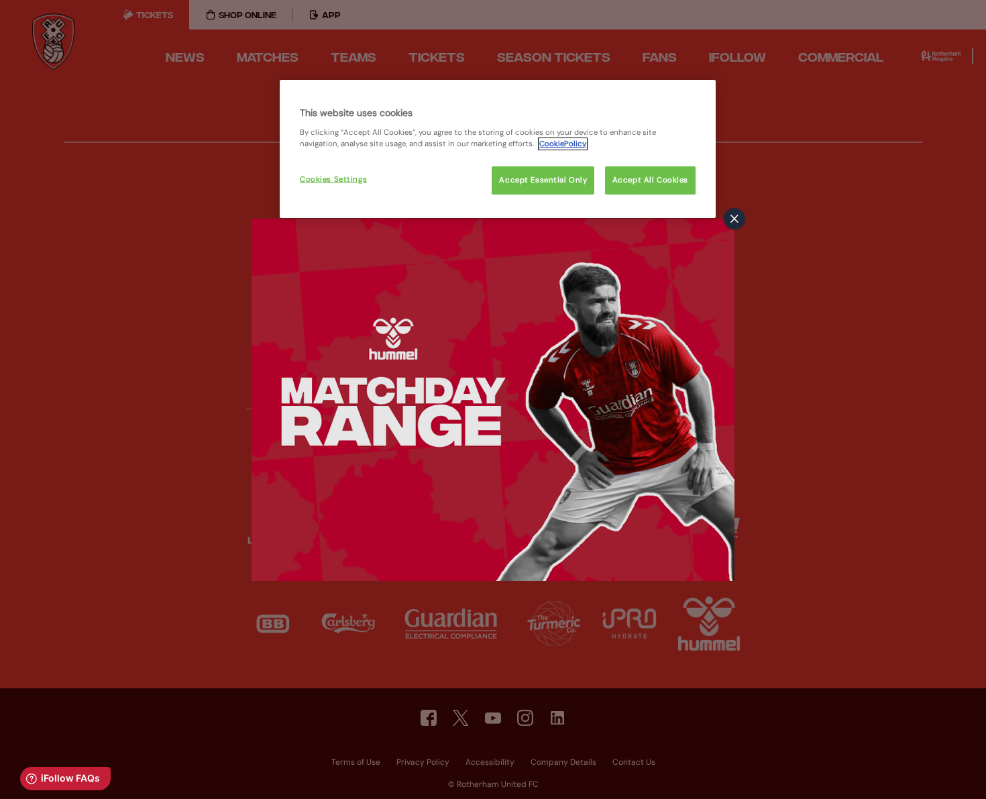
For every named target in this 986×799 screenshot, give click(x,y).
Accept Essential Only (543, 180)
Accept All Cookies (650, 180)
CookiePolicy (562, 144)
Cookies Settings (333, 179)
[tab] (734, 218)
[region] (498, 149)
